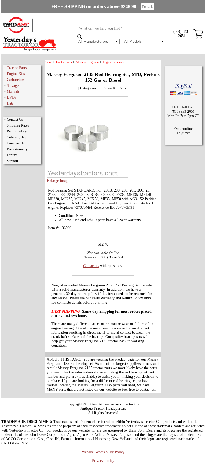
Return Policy (17, 131)
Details (147, 7)
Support (12, 161)
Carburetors (15, 80)
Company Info (17, 143)
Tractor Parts (17, 68)
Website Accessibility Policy (103, 452)
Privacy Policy (103, 461)
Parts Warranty (17, 149)
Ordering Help (17, 137)
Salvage (13, 86)
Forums (12, 155)
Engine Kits (16, 74)
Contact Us (15, 119)
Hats (10, 103)
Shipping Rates (18, 125)
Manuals (13, 91)
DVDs (11, 97)
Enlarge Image (58, 181)
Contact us (91, 266)
